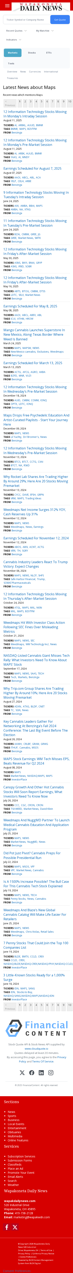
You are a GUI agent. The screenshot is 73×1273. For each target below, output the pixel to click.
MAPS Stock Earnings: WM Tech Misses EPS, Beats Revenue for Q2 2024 (36, 761)
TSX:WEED (16, 809)
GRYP (39, 262)
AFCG (26, 372)
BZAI (17, 234)
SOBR (28, 266)
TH (18, 550)
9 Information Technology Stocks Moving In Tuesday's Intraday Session (36, 194)
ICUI (13, 318)
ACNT (32, 547)
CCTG (33, 461)
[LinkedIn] (41, 1073)
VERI (13, 550)
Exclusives (43, 351)
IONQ (43, 400)
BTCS (17, 461)
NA (21, 209)
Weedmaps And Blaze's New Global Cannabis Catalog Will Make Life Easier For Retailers (34, 914)
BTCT (25, 461)
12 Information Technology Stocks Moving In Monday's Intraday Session (35, 113)
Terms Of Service (43, 1061)
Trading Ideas (33, 498)
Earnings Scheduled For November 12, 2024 (36, 538)
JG (39, 234)
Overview (12, 71)
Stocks (32, 52)
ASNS (17, 262)
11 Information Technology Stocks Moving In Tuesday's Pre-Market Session (35, 223)
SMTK (38, 238)
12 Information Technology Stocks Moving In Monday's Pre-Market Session (35, 142)
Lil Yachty (16, 437)
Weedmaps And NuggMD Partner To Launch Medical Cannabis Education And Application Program (36, 825)
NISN (39, 607)
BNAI (31, 262)
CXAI (40, 461)
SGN (18, 710)
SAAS (33, 673)
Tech (13, 677)
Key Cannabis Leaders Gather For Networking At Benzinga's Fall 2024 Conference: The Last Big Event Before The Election (35, 728)
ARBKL (22, 125)
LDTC (14, 295)
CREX (41, 956)
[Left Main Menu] (7, 5)
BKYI (24, 262)
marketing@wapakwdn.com (32, 1217)
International (51, 71)
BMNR (39, 125)
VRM (13, 498)
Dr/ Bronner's (31, 437)
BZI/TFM (32, 129)
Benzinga (17, 132)
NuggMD (32, 842)
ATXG (26, 706)
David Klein (46, 809)
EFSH (33, 494)
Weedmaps (56, 351)
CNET (42, 706)
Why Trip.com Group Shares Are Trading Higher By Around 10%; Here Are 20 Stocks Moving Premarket (35, 693)
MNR (21, 375)
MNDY (25, 157)
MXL (32, 607)
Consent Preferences (17, 1271)
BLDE (17, 956)
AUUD (30, 125)
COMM (35, 400)
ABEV (33, 315)
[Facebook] (32, 1073)
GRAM (35, 744)
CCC (16, 805)
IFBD (21, 266)
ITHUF (14, 747)
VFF (32, 866)
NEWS (36, 348)
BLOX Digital (35, 1263)
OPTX (14, 404)
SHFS (41, 575)
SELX (21, 295)
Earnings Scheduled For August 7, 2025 (32, 168)
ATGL (17, 607)
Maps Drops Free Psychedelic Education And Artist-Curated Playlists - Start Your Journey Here (36, 420)
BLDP (34, 706)
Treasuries (12, 78)
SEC (33, 640)
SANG (31, 988)
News (23, 71)
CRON (31, 805)
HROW (29, 318)
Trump (41, 579)
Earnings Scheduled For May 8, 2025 (30, 306)
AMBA (23, 206)
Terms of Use (46, 1250)
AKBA (42, 372)
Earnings (38, 527)
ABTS (17, 291)
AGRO (34, 372)
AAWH (18, 744)
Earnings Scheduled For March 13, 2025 (32, 363)
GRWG (44, 744)
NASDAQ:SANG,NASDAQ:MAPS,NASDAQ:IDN (29, 996)
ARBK (21, 153)
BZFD (14, 375)
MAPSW (27, 348)
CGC (23, 805)
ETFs (49, 52)
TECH (41, 673)
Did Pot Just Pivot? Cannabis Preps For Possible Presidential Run (32, 855)
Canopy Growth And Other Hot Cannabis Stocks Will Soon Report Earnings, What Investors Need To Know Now (33, 792)
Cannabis (24, 747)
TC (12, 710)
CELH (21, 181)
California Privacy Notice (43, 1253)
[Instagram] (51, 1073)
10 (69, 101)
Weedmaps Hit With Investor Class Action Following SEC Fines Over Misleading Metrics (34, 627)
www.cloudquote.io (36, 1048)
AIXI (16, 206)
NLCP (34, 575)
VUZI (28, 375)
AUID (17, 400)
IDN (16, 988)
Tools (11, 63)
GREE (33, 234)
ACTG (17, 372)
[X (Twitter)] (22, 1073)
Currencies (35, 71)
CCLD (33, 956)
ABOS (17, 547)
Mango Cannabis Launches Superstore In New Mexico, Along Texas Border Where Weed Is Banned (34, 334)
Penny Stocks (18, 898)
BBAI (31, 206)
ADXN (17, 706)
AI (15, 125)
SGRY (25, 550)
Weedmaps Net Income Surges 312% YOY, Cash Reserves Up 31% (34, 511)
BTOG (25, 291)
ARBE (28, 181)
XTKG (28, 209)
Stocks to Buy (24, 992)
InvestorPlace (19, 779)
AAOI (17, 177)
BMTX (25, 956)
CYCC (17, 494)
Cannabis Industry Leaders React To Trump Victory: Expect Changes (35, 564)
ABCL (25, 177)
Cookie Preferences (28, 1257)
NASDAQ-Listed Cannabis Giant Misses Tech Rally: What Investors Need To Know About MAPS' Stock (36, 660)
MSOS (35, 747)
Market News (25, 238)
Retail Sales (47, 931)
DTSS (42, 291)
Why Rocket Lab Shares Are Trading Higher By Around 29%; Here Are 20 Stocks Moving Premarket (35, 481)
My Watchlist (42, 30)
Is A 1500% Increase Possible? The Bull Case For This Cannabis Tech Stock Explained (36, 883)
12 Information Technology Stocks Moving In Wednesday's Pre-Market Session (35, 389)
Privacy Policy (24, 1253)
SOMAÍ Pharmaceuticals (17, 583)
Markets (12, 52)
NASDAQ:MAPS (35, 776)
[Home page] (41, 6)
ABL (32, 177)
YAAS (14, 157)
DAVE (26, 494)
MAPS (22, 129)
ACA (38, 177)
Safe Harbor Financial (23, 579)
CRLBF (27, 744)
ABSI (25, 547)
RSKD (27, 465)
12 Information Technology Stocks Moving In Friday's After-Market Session (35, 251)
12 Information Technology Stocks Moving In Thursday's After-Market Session (35, 596)
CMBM (25, 234)
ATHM (20, 318)
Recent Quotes (14, 30)
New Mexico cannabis (23, 351)
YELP (13, 181)
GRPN (40, 494)
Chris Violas (32, 931)
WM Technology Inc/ (37, 644)
